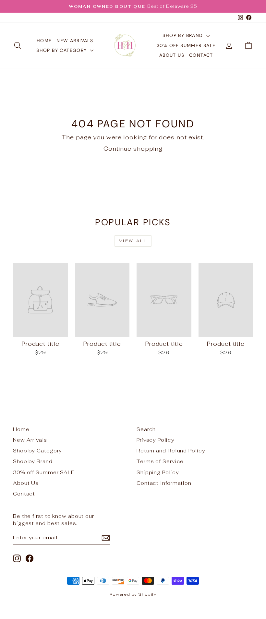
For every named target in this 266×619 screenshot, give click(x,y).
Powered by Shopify (133, 594)
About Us (171, 55)
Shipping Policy (158, 472)
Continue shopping (133, 148)
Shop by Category (62, 50)
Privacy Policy (156, 440)
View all (133, 240)
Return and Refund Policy (171, 451)
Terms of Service (160, 461)
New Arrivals (74, 40)
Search (146, 429)
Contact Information (164, 483)
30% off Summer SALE (186, 45)
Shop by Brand (184, 35)
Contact (201, 55)
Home (44, 40)
